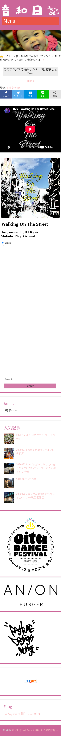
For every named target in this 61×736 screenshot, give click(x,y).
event (16, 714)
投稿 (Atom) (13, 87)
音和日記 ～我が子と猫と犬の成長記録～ (35, 730)
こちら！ (45, 59)
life (24, 714)
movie (30, 714)
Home (30, 80)
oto (37, 714)
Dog (10, 714)
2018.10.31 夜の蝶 (26, 479)
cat (5, 714)
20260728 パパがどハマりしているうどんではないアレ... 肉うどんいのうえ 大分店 (36, 468)
